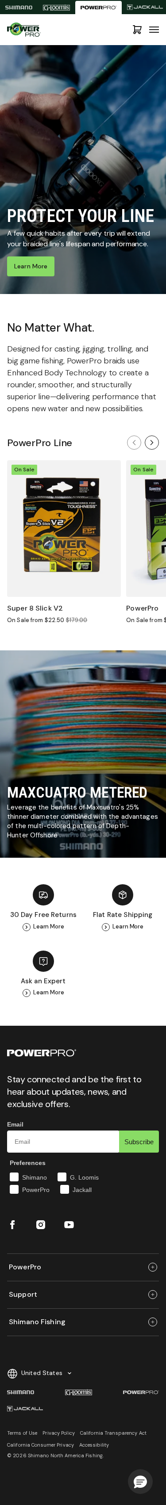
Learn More (30, 266)
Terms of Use (22, 1433)
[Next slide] (152, 442)
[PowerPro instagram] (40, 1224)
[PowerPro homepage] (98, 7)
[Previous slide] (134, 442)
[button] (140, 1481)
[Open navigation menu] (154, 30)
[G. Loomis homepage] (56, 7)
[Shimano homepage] (19, 7)
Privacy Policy (58, 1433)
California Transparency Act (113, 1433)
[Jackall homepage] (25, 1409)
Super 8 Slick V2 (35, 608)
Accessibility (94, 1445)
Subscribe (139, 1142)
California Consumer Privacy (40, 1445)
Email (15, 1124)
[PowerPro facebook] (12, 1224)
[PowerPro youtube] (69, 1224)
